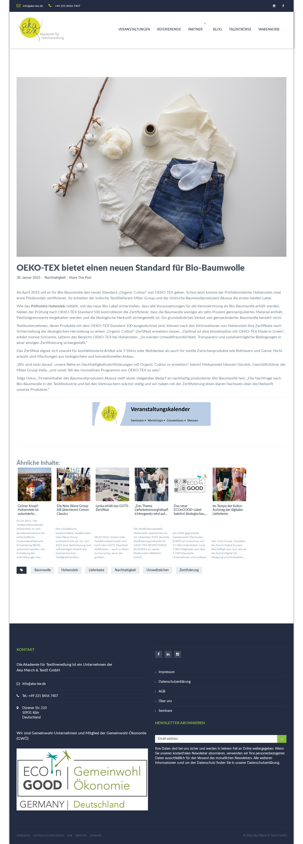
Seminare (165, 711)
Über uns (165, 701)
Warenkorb (268, 29)
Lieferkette (96, 570)
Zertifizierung (189, 570)
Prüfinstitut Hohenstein (48, 306)
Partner (195, 29)
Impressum (167, 672)
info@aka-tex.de (34, 684)
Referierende (169, 29)
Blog (217, 29)
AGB (162, 691)
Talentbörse (240, 29)
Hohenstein (69, 570)
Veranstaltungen (134, 29)
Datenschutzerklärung (175, 681)
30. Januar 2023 (28, 277)
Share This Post (80, 277)
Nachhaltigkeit (55, 277)
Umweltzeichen (158, 570)
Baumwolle (43, 570)
